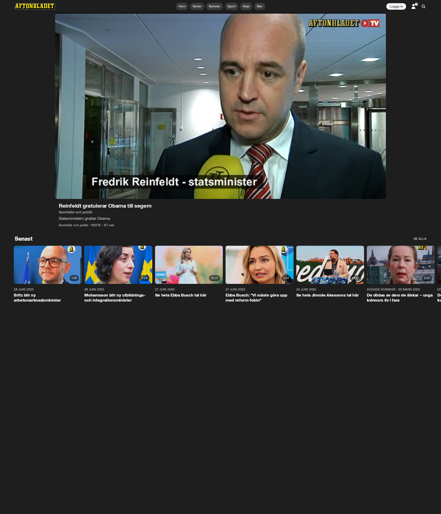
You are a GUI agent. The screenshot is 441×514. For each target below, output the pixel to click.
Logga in (396, 6)
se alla (420, 239)
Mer (260, 6)
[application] (220, 106)
